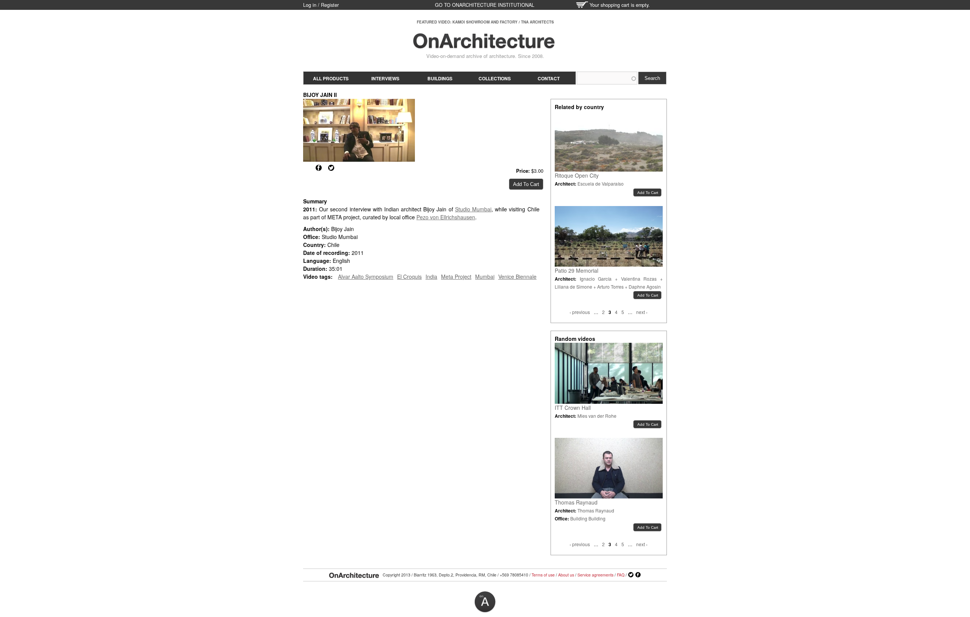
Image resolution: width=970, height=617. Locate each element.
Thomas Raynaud (576, 502)
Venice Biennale (517, 276)
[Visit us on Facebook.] (638, 575)
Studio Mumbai (473, 209)
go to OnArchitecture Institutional (484, 5)
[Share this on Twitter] (331, 168)
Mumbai (484, 276)
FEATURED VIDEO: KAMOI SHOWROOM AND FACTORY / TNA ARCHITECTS (485, 22)
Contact (549, 78)
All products (331, 78)
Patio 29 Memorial (576, 270)
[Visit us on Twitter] (631, 575)
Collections (495, 78)
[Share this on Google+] (306, 168)
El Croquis (409, 276)
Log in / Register (321, 5)
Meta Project (456, 276)
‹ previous (579, 312)
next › (642, 312)
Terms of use (543, 575)
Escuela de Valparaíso (600, 183)
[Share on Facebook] (319, 168)
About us (566, 575)
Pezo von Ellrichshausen (445, 217)
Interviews (385, 78)
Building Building (587, 518)
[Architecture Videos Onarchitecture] (483, 45)
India (431, 276)
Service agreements (595, 575)
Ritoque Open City (577, 175)
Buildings (439, 78)
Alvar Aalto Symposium (365, 276)
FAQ (620, 575)
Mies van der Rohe (596, 415)
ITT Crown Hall (573, 407)
